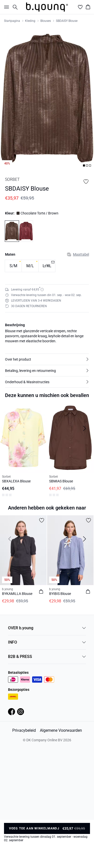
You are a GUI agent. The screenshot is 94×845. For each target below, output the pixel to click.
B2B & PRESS (20, 656)
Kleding (30, 21)
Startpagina (12, 21)
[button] (47, 359)
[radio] (13, 266)
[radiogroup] (47, 266)
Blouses (45, 21)
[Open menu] (5, 7)
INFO (12, 642)
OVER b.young (20, 628)
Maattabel (81, 254)
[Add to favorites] (86, 182)
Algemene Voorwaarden (61, 730)
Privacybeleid (24, 730)
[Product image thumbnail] (84, 165)
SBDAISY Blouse (66, 21)
